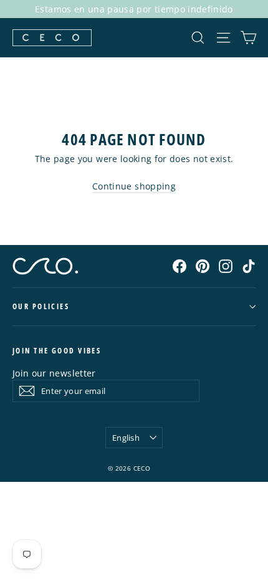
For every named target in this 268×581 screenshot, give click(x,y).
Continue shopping (134, 186)
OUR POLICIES (40, 306)
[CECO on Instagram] (225, 265)
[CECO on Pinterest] (202, 265)
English (126, 437)
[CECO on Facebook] (179, 265)
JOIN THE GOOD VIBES (56, 350)
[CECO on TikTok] (249, 265)
